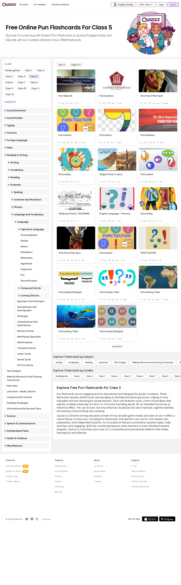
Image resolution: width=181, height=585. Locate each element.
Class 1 (28, 70)
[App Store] (150, 518)
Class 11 (35, 88)
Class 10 (22, 88)
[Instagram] (37, 519)
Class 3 (9, 76)
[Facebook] (31, 519)
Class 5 (34, 76)
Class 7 (21, 82)
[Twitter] (26, 519)
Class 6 (9, 82)
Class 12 (9, 94)
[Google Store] (167, 518)
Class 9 (9, 88)
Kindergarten (12, 70)
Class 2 (40, 70)
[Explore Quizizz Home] (9, 4)
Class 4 (21, 76)
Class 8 (34, 82)
